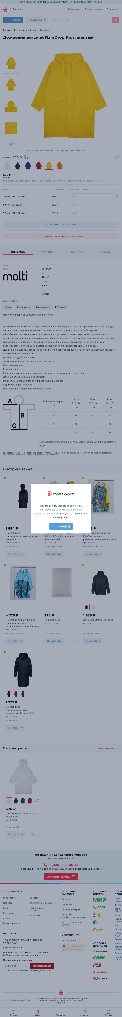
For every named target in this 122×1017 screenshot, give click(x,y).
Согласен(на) (61, 526)
